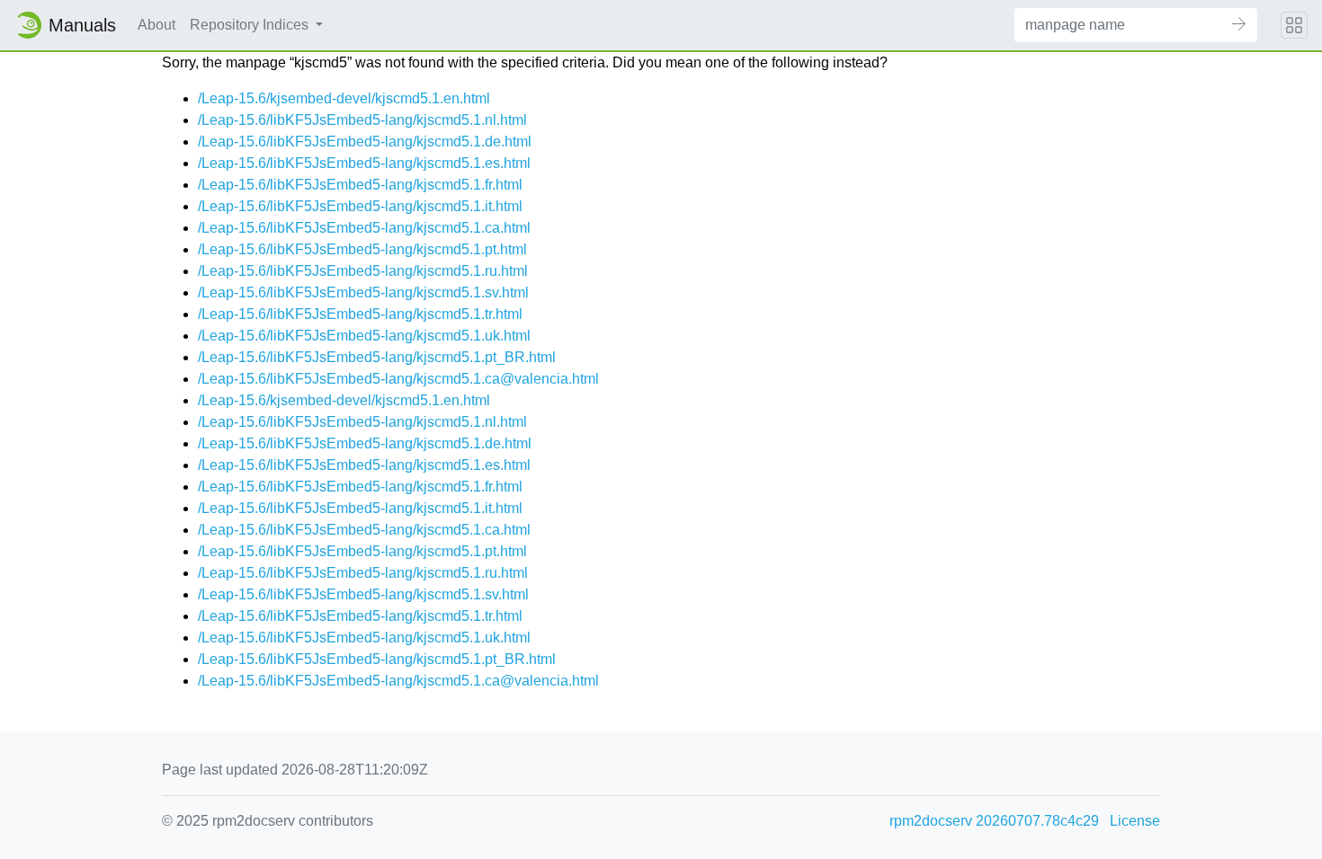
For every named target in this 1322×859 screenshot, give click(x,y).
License (1135, 820)
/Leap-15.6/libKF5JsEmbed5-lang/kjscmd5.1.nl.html (362, 120)
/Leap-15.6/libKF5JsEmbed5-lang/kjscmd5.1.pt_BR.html (377, 357)
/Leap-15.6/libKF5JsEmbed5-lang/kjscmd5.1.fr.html (360, 184)
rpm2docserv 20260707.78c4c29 (994, 820)
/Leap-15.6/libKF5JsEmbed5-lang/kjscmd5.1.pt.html (362, 249)
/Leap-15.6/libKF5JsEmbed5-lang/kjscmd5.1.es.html (364, 163)
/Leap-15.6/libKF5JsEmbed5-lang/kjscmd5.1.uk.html (364, 335)
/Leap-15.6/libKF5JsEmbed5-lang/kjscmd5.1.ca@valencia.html (398, 378)
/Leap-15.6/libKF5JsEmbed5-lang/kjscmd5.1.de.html (364, 141)
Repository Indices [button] (251, 24)
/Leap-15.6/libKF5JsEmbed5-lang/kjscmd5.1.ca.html (364, 227)
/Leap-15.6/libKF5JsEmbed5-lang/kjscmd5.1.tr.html (360, 314)
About (156, 24)
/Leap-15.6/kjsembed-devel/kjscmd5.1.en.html (344, 98)
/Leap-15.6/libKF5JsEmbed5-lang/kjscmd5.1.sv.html (363, 292)
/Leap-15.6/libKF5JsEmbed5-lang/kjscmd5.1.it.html (360, 206)
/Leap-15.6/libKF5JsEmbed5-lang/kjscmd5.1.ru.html (363, 271)
